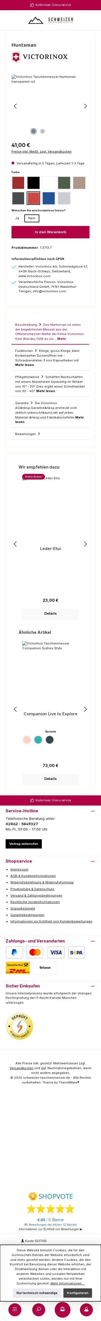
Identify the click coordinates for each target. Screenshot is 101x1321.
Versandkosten (21, 1068)
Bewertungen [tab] (26, 434)
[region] (50, 106)
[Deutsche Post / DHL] (18, 968)
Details (50, 613)
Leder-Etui (50, 548)
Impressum (19, 869)
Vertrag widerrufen (23, 844)
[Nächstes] (85, 106)
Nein (31, 218)
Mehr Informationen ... (67, 1283)
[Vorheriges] (16, 106)
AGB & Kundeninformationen (33, 876)
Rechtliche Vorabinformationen (35, 902)
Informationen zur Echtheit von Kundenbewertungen (51, 921)
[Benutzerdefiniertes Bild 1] (20, 1026)
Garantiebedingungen (27, 915)
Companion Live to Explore (50, 713)
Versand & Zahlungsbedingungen (36, 895)
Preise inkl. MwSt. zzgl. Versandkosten (42, 151)
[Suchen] (38, 1310)
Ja (17, 218)
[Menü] (15, 1310)
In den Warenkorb (50, 232)
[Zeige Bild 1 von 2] (33, 131)
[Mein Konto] (86, 1310)
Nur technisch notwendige (37, 1293)
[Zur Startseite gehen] (50, 20)
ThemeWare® (69, 1082)
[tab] (50, 331)
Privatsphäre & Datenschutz (32, 889)
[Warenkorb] (62, 1310)
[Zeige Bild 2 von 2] (42, 131)
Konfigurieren (77, 1293)
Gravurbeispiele (22, 908)
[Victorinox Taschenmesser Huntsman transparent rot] (50, 106)
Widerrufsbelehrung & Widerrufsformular (42, 882)
